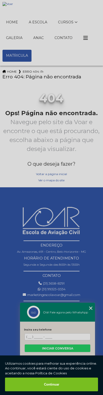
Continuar (51, 384)
